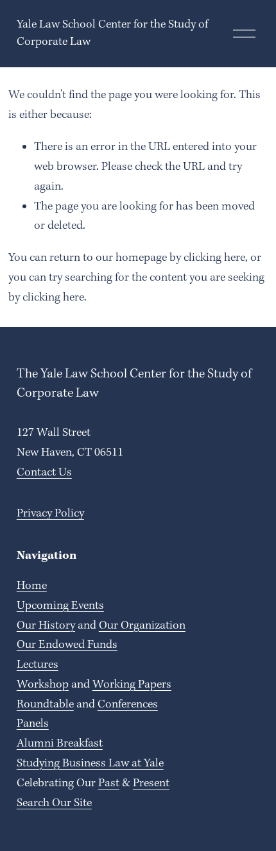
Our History (46, 626)
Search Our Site (54, 803)
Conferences (128, 705)
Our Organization (142, 626)
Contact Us (44, 473)
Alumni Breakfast (60, 744)
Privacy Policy (50, 514)
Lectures (37, 665)
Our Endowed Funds (67, 645)
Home (32, 586)
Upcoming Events (60, 606)
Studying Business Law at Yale (90, 764)
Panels (33, 724)
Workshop (43, 685)
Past (108, 783)
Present (151, 783)
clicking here (214, 258)
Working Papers (131, 685)
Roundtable (45, 705)
